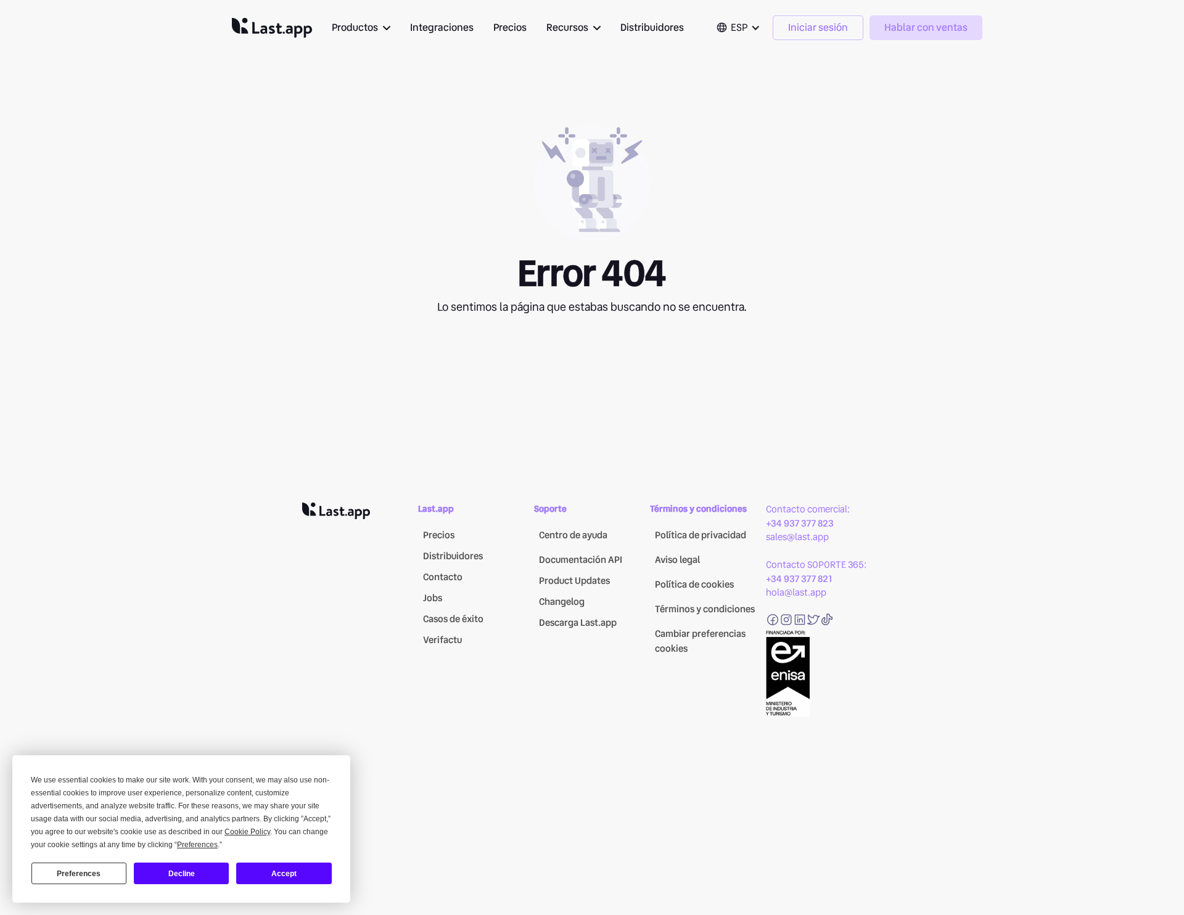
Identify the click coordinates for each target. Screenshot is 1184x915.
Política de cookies (694, 584)
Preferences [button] (197, 844)
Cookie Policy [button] (247, 831)
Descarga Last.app (578, 623)
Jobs (432, 598)
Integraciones (442, 27)
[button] (361, 28)
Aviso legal (677, 560)
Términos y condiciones (705, 609)
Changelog (562, 602)
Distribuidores (652, 27)
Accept (284, 873)
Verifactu (442, 640)
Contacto (442, 577)
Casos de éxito (453, 619)
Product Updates (574, 581)
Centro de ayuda (573, 535)
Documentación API (580, 560)
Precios (510, 27)
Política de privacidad (700, 535)
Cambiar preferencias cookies (700, 641)
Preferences (79, 873)
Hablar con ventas (926, 27)
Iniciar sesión (818, 27)
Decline (181, 873)
